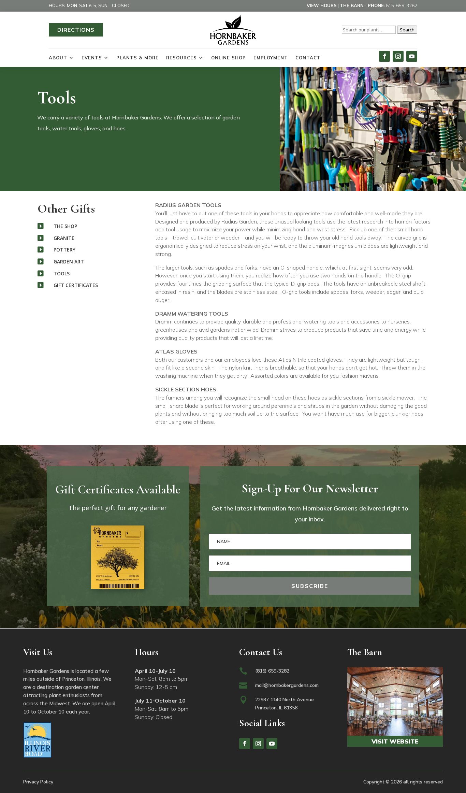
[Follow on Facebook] (384, 56)
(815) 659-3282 (272, 671)
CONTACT (308, 57)
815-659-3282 (401, 5)
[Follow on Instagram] (398, 56)
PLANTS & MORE (137, 57)
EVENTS (92, 57)
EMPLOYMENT (270, 57)
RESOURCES (181, 57)
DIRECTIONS (75, 29)
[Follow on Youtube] (411, 56)
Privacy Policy (38, 782)
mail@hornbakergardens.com (287, 685)
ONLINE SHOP (228, 57)
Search (407, 30)
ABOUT (58, 57)
